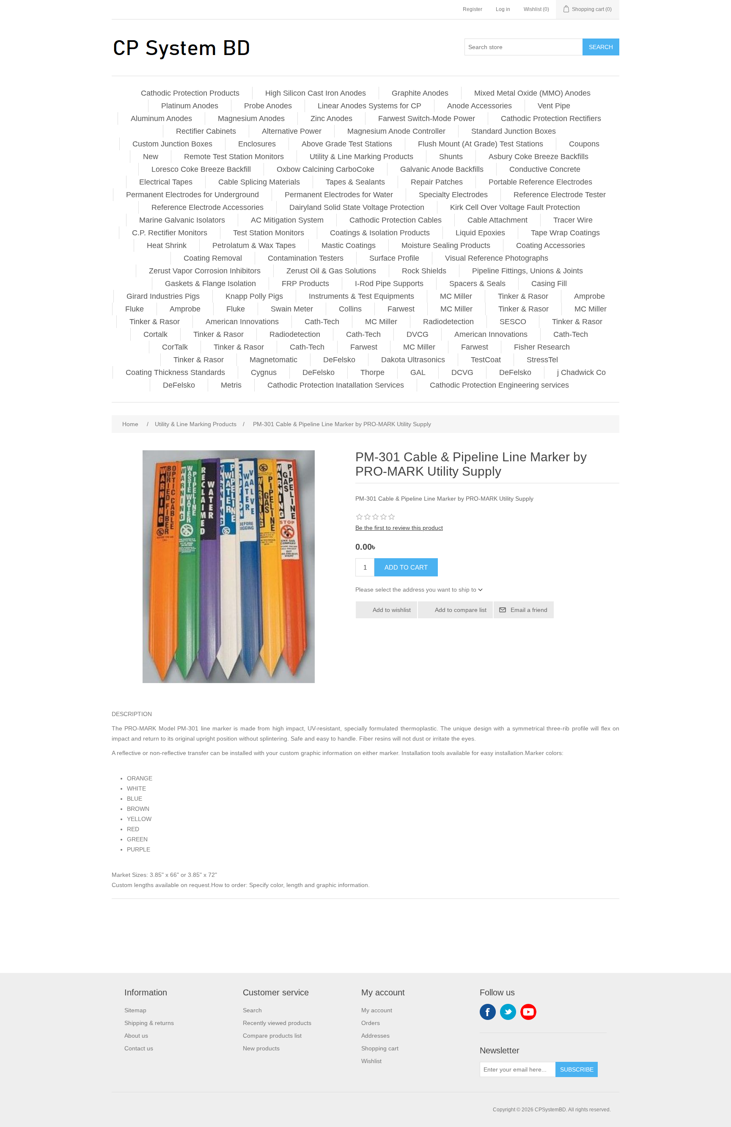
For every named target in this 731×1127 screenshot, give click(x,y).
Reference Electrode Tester (560, 194)
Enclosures (257, 144)
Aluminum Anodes (161, 118)
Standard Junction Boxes (513, 131)
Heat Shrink (167, 245)
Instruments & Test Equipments (361, 296)
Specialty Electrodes (453, 194)
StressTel (542, 359)
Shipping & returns (149, 1023)
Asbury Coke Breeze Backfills (538, 156)
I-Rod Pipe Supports (389, 283)
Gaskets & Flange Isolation (210, 283)
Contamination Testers (306, 258)
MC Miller (456, 296)
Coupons (584, 144)
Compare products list (272, 1035)
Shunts (451, 156)
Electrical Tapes (165, 182)
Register (472, 9)
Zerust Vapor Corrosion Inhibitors (205, 271)
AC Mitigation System (287, 220)
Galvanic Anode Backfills (442, 169)
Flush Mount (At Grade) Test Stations (480, 144)
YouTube (528, 1012)
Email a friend (529, 609)
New (150, 156)
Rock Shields (424, 271)
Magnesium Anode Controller (396, 131)
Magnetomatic (273, 359)
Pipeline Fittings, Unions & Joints (527, 271)
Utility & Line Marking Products (361, 156)
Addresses (375, 1035)
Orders (370, 1023)
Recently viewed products (277, 1023)
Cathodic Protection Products (190, 93)
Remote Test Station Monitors (234, 156)
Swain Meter (292, 309)
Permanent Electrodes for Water (339, 194)
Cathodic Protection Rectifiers (551, 118)
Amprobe (589, 296)
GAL (418, 372)
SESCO (513, 321)
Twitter (508, 1012)
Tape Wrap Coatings (565, 233)
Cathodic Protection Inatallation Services (335, 385)
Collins (350, 309)
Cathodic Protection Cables (395, 220)
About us (136, 1035)
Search (601, 47)
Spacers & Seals (477, 283)
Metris (231, 385)
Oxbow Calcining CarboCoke (325, 169)
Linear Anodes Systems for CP (369, 106)
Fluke (134, 309)
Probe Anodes (268, 106)
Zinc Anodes (331, 118)
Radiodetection (448, 321)
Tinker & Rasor (523, 296)
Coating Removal (213, 258)
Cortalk (155, 334)
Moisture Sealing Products (445, 245)
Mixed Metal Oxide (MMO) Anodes (532, 93)
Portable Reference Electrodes (540, 182)
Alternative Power (292, 131)
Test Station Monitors (268, 233)
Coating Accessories (550, 245)
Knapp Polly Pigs (254, 296)
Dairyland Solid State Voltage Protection (356, 207)
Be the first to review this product (399, 527)
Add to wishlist (392, 609)
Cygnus (264, 372)
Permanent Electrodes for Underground (192, 194)
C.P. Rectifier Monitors (169, 233)
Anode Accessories (479, 106)
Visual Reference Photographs (496, 258)
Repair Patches (437, 182)
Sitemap (135, 1010)
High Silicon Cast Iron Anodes (315, 93)
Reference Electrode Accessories (207, 207)
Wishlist (371, 1061)
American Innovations (242, 321)
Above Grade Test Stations (347, 144)
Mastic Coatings (349, 245)
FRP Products (305, 283)
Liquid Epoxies (480, 233)
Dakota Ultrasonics (413, 359)
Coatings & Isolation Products (380, 233)
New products (261, 1048)
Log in (503, 9)
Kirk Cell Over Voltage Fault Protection (515, 207)
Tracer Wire (573, 220)
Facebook (488, 1012)
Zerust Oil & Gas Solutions (331, 271)
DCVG (462, 372)
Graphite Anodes (420, 93)
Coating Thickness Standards (175, 372)
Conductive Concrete (544, 169)
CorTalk (175, 347)
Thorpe (372, 372)
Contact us (138, 1048)
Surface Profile (394, 258)
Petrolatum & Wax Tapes (254, 245)
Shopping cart (379, 1048)
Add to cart (406, 567)
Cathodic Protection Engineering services (499, 385)
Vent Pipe (554, 106)
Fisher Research (542, 347)
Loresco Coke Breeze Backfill (201, 169)
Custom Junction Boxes (172, 144)
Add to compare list (460, 609)
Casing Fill (549, 283)
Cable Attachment (497, 220)
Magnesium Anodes (251, 118)
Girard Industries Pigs (163, 296)
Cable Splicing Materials (259, 182)
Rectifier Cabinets (206, 131)
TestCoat (486, 359)
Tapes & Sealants (355, 182)
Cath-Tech (322, 321)
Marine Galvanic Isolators (182, 220)
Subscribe (577, 1069)
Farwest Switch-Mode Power (426, 118)
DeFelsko (339, 359)
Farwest (401, 309)
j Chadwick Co (581, 372)
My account (376, 1010)
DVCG (418, 334)
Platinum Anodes (189, 106)
